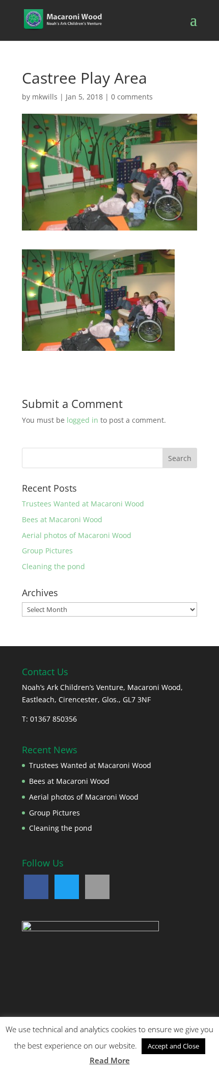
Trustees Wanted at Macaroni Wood (83, 503)
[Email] (97, 887)
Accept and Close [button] (173, 1046)
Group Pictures (47, 550)
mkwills (45, 96)
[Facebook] (36, 887)
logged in (82, 420)
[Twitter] (66, 887)
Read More (110, 1060)
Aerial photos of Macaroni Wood (76, 535)
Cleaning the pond (53, 566)
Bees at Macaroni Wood (62, 519)
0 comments (132, 96)
